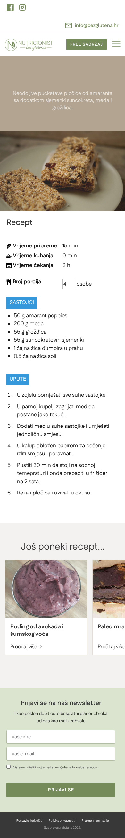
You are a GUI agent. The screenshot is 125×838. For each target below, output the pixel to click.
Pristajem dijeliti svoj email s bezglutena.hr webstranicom (55, 767)
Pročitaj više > (26, 647)
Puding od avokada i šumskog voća (36, 630)
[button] (116, 44)
